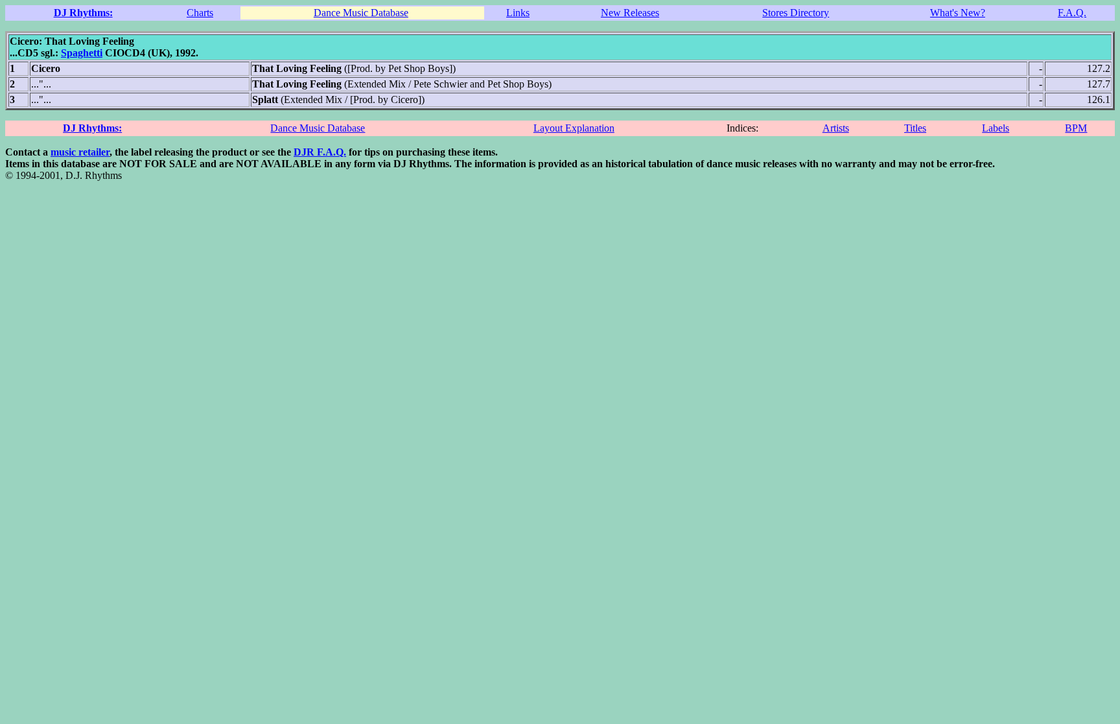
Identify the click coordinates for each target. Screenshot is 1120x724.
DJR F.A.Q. (320, 152)
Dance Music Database (361, 12)
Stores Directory (795, 12)
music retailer (80, 152)
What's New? (957, 12)
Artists (835, 128)
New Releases (630, 12)
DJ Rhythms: (83, 12)
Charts (200, 12)
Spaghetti (81, 52)
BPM (1076, 128)
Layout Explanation (573, 128)
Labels (995, 128)
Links (518, 12)
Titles (915, 128)
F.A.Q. (1072, 12)
